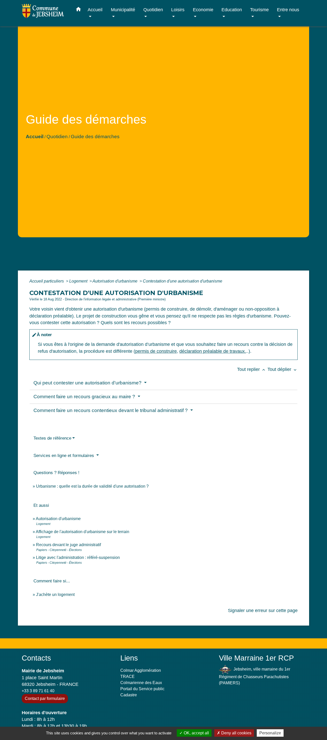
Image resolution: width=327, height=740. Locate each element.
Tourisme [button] (259, 9)
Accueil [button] (95, 9)
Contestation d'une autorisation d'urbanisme (182, 281)
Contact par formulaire (45, 698)
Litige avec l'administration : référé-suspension (78, 557)
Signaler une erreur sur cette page (263, 610)
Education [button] (231, 9)
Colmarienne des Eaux (141, 682)
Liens (129, 658)
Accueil (34, 136)
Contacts (36, 658)
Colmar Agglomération (140, 670)
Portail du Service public (142, 689)
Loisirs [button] (177, 9)
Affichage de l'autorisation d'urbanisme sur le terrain (82, 532)
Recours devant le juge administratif (68, 545)
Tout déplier (282, 369)
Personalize (270, 733)
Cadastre (128, 695)
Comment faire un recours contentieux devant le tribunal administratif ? (111, 410)
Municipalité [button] (123, 9)
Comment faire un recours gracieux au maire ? (84, 396)
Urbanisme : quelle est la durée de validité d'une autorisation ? (92, 486)
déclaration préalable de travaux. (212, 351)
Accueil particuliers (47, 281)
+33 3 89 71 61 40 (38, 691)
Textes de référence (52, 438)
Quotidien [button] (153, 9)
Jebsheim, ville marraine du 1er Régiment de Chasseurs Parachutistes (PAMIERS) (254, 676)
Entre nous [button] (288, 9)
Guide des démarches (95, 136)
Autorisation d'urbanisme (115, 281)
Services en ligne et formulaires (64, 455)
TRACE (127, 676)
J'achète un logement (55, 594)
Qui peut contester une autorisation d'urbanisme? (88, 382)
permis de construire (156, 351)
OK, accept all (196, 733)
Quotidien (57, 136)
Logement (78, 281)
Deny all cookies (235, 733)
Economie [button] (203, 9)
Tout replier (251, 369)
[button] (78, 10)
